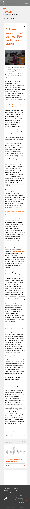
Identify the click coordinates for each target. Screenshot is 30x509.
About (15, 490)
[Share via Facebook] (6, 431)
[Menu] (26, 3)
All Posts (6, 18)
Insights (16, 488)
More (12, 18)
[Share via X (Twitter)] (9, 431)
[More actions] (24, 26)
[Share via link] (16, 431)
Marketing (7, 488)
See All (23, 441)
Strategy (6, 490)
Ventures (16, 492)
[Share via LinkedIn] (13, 431)
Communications (9, 426)
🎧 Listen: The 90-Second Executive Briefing (14, 460)
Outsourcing (7, 492)
